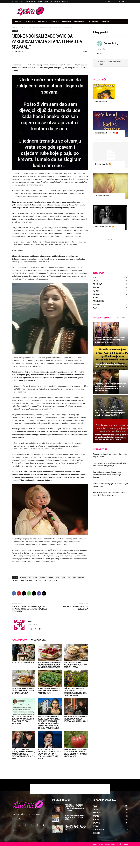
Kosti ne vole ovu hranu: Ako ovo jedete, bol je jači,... (75, 817)
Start (22, 1)
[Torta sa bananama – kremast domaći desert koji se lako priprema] (76, 652)
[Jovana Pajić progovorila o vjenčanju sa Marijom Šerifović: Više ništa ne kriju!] (76, 706)
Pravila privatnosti (122, 844)
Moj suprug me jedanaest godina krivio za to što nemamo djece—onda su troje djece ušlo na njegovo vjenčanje (110, 339)
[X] (116, 1)
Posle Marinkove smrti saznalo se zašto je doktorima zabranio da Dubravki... (74, 807)
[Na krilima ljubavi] (110, 94)
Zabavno (93, 22)
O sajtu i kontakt (98, 844)
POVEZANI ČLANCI (20, 639)
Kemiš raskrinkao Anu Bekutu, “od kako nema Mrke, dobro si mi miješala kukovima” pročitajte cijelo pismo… (23, 754)
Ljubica (16, 51)
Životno (30, 22)
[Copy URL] (44, 593)
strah (55, 580)
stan (50, 580)
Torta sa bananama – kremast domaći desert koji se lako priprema (75, 665)
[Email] (34, 593)
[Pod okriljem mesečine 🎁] (110, 217)
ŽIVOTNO (23, 28)
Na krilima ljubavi (101, 101)
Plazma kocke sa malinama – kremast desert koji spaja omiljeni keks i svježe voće (49, 665)
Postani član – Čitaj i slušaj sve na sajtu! (37, 1)
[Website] (119, 1)
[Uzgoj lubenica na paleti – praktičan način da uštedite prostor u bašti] (50, 678)
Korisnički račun (55, 1)
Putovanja (29, 580)
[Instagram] (108, 1)
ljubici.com (28, 819)
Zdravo (42, 22)
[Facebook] (105, 1)
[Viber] (39, 593)
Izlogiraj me (101, 64)
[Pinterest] (112, 1)
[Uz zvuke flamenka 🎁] (110, 155)
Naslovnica (15, 28)
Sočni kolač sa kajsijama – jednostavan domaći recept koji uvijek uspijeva (23, 690)
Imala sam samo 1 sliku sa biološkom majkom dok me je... (75, 828)
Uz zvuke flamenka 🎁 (103, 164)
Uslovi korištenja (110, 844)
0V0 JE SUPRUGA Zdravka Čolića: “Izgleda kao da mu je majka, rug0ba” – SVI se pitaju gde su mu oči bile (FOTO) (49, 754)
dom (29, 577)
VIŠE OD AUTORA (38, 639)
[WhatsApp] (29, 593)
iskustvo (42, 577)
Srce (45, 580)
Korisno (67, 22)
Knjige (105, 22)
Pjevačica (81, 577)
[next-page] (16, 763)
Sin (40, 580)
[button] (101, 1)
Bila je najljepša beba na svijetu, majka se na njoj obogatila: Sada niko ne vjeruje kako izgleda (29, 609)
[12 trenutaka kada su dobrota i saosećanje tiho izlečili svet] (110, 358)
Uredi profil (101, 62)
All (118, 317)
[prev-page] (13, 763)
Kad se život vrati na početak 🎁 (106, 133)
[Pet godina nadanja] (110, 186)
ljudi (69, 577)
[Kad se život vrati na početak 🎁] (110, 124)
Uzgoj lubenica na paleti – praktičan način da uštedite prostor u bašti (49, 690)
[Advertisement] (88, 11)
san (36, 580)
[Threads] (126, 1)
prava (22, 580)
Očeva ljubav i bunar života (23, 663)
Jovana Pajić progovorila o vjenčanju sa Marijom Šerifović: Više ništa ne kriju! (76, 719)
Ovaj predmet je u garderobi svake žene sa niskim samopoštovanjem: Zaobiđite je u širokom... (108, 474)
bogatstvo (23, 577)
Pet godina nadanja (102, 195)
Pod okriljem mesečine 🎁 (104, 226)
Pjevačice (15, 580)
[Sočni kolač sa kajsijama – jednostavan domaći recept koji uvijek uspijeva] (23, 678)
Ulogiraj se (65, 1)
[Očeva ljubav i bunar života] (23, 652)
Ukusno (54, 22)
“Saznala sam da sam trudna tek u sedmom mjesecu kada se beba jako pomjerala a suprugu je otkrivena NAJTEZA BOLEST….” (110, 437)
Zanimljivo (80, 22)
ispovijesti (50, 577)
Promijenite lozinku (114, 62)
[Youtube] (123, 1)
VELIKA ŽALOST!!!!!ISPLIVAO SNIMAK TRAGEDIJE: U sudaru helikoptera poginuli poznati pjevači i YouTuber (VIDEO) (110, 412)
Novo (19, 22)
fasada (35, 577)
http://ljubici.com (32, 624)
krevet (57, 577)
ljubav (63, 577)
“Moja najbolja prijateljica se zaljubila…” (75, 608)
